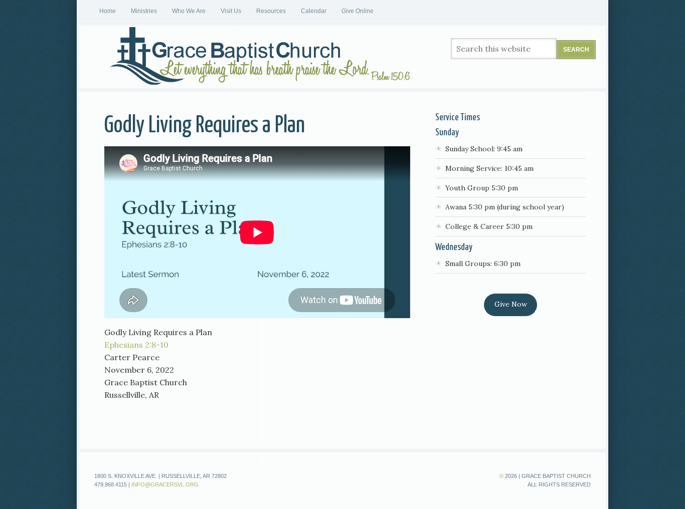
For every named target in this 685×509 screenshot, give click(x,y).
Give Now (510, 304)
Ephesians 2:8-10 (136, 345)
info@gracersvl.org (165, 484)
